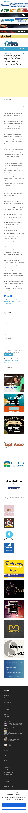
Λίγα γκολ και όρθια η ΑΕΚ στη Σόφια (16, 744)
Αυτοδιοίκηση (6, 709)
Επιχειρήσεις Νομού (8, 774)
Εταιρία (5, 779)
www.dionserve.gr (12, 499)
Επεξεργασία (14, 808)
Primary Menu (8, 1)
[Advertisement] (14, 82)
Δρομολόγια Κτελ (7, 767)
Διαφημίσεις (6, 784)
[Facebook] (18, 49)
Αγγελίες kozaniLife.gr (8, 772)
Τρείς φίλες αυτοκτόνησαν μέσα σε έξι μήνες (9, 301)
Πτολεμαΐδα (6, 695)
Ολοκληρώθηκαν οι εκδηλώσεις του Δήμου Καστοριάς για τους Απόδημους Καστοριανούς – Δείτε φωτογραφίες (13, 732)
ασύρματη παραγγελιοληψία (16, 496)
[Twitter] (20, 49)
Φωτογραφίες (6, 716)
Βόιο (5, 697)
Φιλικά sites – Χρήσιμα (8, 770)
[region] (14, 801)
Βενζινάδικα (6, 765)
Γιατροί (5, 760)
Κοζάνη (5, 693)
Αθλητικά (6, 704)
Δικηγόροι (6, 762)
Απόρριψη (14, 811)
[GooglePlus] (21, 49)
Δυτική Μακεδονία (7, 702)
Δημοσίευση (8, 354)
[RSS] (23, 49)
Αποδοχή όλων (14, 805)
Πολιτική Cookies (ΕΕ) (8, 786)
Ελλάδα (6, 53)
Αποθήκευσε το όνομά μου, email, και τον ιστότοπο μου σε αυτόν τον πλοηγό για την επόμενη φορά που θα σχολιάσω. (14, 350)
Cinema (5, 755)
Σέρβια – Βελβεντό (8, 700)
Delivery (5, 753)
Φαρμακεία (6, 758)
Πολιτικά (5, 707)
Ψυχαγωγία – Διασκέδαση (9, 712)
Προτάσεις (6, 714)
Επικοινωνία (6, 781)
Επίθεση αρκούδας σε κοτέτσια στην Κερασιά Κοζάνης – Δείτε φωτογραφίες (15, 739)
